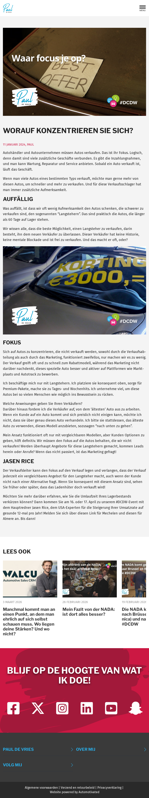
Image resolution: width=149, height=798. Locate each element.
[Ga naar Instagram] (62, 708)
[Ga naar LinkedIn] (87, 708)
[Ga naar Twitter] (38, 708)
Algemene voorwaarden (41, 787)
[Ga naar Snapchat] (136, 708)
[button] (142, 8)
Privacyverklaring (109, 787)
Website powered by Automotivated (74, 792)
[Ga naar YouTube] (111, 708)
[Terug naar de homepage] (8, 8)
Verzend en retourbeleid (77, 787)
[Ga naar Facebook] (13, 708)
